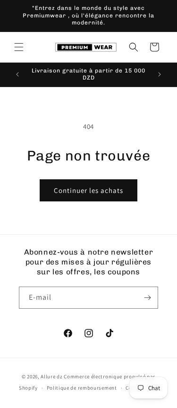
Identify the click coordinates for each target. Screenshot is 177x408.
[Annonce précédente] (17, 74)
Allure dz (52, 376)
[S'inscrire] (147, 298)
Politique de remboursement (82, 387)
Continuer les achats (88, 190)
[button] (18, 47)
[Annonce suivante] (159, 74)
